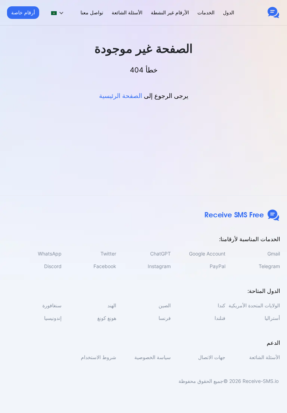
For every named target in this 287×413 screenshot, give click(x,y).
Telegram (269, 266)
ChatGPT (160, 254)
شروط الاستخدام (98, 357)
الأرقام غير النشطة (170, 12)
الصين (165, 305)
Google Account (207, 254)
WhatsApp (50, 254)
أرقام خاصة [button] (23, 12)
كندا (221, 305)
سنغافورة (52, 305)
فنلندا (220, 318)
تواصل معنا (91, 12)
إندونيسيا (53, 318)
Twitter (108, 254)
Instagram (159, 266)
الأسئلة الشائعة (127, 12)
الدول (228, 12)
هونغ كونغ (106, 318)
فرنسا (165, 318)
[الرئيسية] (273, 12)
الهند (111, 305)
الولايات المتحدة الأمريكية (254, 305)
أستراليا (272, 318)
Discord (53, 266)
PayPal (217, 266)
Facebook (104, 266)
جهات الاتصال (211, 357)
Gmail (273, 254)
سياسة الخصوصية (152, 357)
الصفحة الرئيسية (120, 95)
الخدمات (206, 12)
